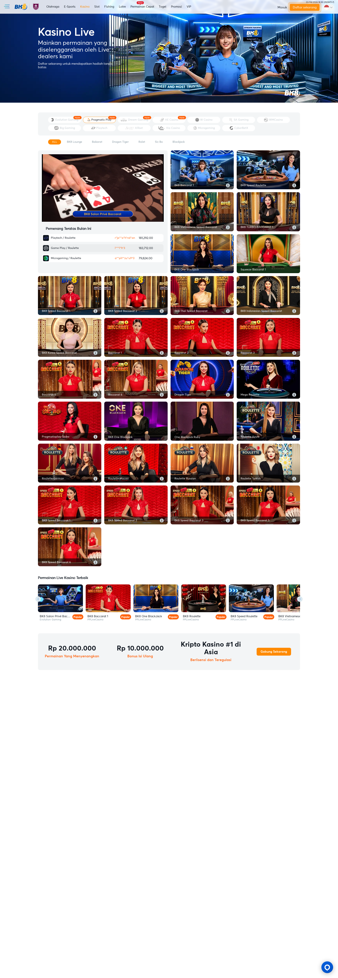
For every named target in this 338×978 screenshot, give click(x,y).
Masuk (282, 7)
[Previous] (38, 599)
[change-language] (328, 7)
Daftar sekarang (305, 7)
